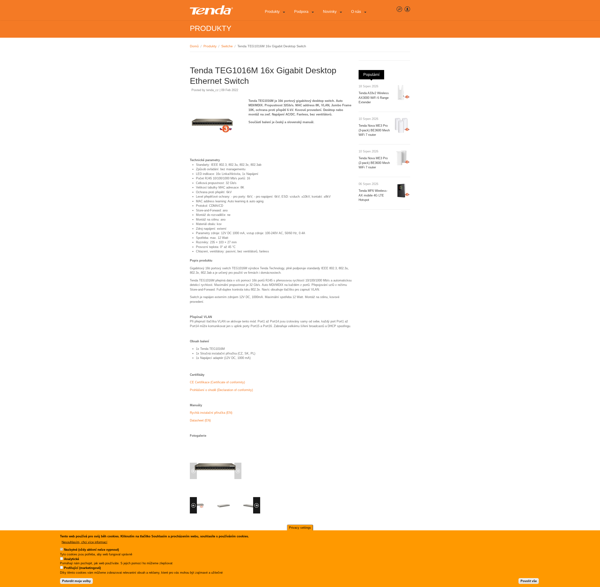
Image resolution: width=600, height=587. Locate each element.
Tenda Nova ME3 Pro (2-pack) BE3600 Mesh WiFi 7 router (374, 162)
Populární (373, 75)
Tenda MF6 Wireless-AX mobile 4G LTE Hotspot (373, 195)
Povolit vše (529, 581)
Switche (227, 46)
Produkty (270, 14)
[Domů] (211, 10)
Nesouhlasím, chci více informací (84, 542)
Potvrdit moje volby (76, 581)
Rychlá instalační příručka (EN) (211, 412)
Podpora (299, 14)
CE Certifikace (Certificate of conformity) (217, 382)
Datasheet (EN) (200, 420)
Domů (194, 46)
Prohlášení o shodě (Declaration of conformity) (221, 390)
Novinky (328, 14)
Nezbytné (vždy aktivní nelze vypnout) (91, 550)
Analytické (71, 559)
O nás (354, 14)
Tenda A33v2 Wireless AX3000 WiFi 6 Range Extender (374, 97)
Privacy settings (300, 527)
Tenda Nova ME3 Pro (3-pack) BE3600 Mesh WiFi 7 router (374, 130)
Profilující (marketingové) (82, 568)
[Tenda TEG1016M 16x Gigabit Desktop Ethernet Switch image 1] (215, 491)
